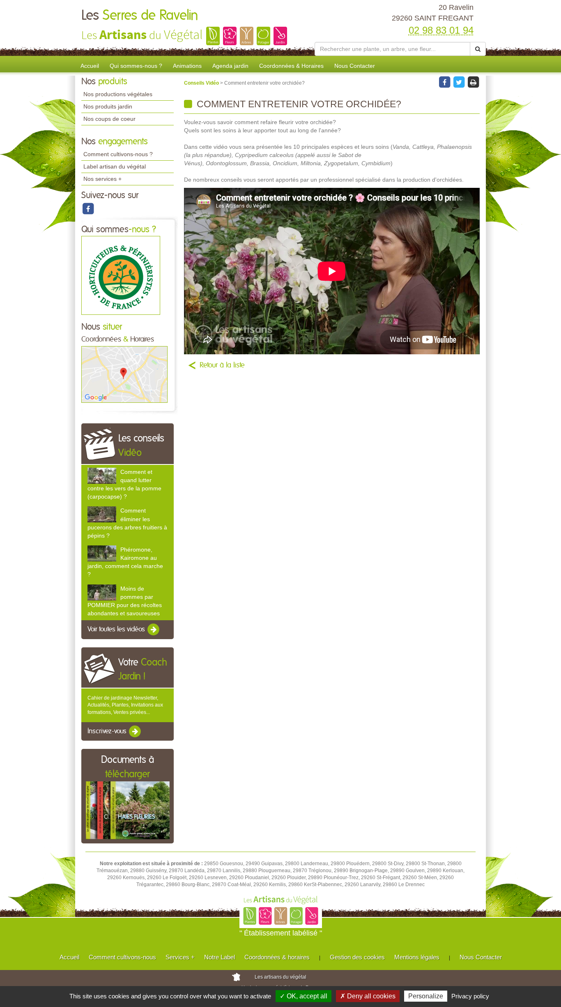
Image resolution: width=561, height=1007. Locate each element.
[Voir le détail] (101, 476)
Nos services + (102, 179)
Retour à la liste (222, 365)
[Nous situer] (124, 374)
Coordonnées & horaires (277, 957)
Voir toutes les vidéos (117, 629)
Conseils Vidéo (202, 83)
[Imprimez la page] (473, 82)
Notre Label (219, 957)
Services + (180, 957)
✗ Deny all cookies (367, 996)
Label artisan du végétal (114, 166)
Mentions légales (416, 957)
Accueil (89, 65)
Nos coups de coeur (109, 118)
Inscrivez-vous (107, 731)
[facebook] (87, 208)
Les (139, 16)
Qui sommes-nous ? (136, 65)
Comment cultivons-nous (122, 957)
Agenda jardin (230, 65)
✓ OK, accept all (303, 996)
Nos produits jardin (107, 106)
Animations (187, 65)
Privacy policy (470, 996)
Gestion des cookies (357, 957)
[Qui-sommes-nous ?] (120, 275)
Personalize (425, 996)
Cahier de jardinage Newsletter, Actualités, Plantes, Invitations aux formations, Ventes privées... (125, 705)
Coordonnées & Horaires (291, 65)
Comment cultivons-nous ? (118, 154)
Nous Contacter (354, 65)
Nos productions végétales (117, 94)
